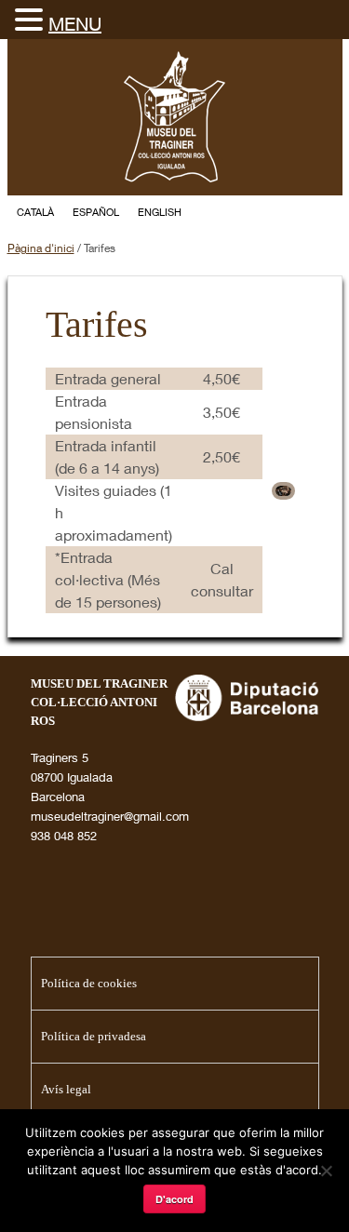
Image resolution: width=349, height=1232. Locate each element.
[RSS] (326, 213)
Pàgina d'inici (40, 248)
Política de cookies (89, 983)
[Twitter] (259, 213)
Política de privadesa (93, 1036)
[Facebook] (292, 213)
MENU (74, 23)
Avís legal (66, 1089)
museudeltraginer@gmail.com (110, 816)
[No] (325, 1170)
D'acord (174, 1199)
